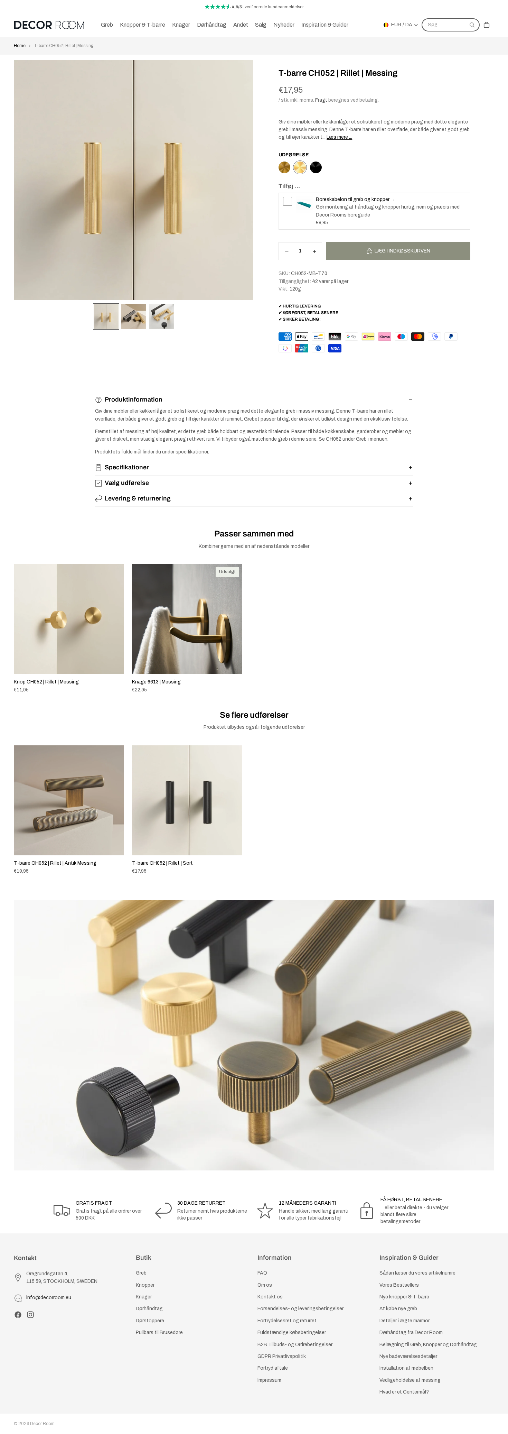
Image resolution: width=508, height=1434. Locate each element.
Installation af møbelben (406, 1368)
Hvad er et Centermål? (404, 1392)
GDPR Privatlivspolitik (281, 1356)
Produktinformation (133, 399)
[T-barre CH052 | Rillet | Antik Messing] (284, 167)
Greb (141, 1273)
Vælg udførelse (127, 482)
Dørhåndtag (149, 1309)
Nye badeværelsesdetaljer (408, 1356)
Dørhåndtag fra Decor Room (411, 1332)
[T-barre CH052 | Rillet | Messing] (300, 167)
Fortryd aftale (272, 1368)
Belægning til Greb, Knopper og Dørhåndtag (428, 1344)
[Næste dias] (486, 628)
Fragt (321, 100)
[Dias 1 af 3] (106, 316)
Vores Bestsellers (399, 1285)
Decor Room (42, 1423)
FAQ (262, 1273)
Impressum (269, 1380)
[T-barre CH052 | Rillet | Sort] (316, 167)
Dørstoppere (150, 1320)
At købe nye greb (398, 1309)
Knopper (145, 1285)
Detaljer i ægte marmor (404, 1320)
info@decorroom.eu (48, 1297)
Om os (264, 1285)
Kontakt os (270, 1296)
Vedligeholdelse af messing (410, 1380)
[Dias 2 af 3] (133, 316)
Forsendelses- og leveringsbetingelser (300, 1309)
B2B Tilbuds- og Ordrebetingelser (294, 1344)
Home (20, 46)
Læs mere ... (339, 137)
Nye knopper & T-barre (404, 1296)
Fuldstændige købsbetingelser (291, 1332)
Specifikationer (127, 467)
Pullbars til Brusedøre (159, 1332)
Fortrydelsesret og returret (287, 1320)
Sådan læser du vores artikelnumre (417, 1273)
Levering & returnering (138, 498)
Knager (144, 1296)
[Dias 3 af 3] (161, 316)
